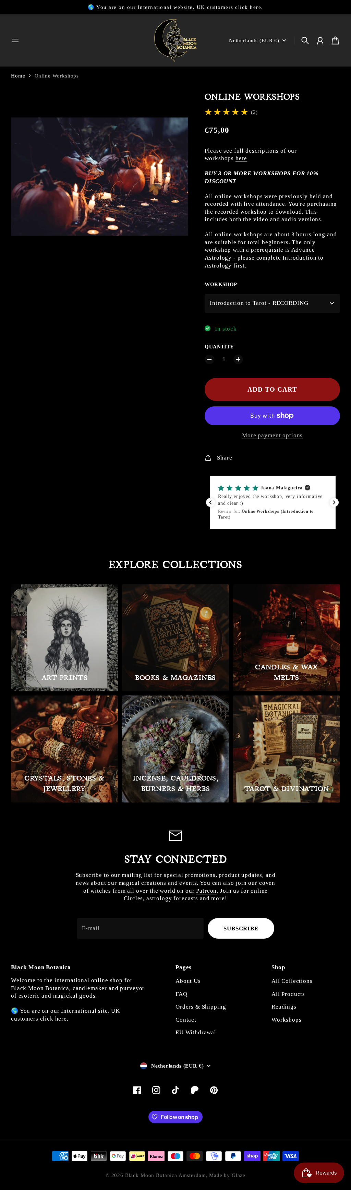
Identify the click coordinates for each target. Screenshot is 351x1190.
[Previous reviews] (210, 502)
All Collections (292, 981)
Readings (283, 1006)
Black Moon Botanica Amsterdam (165, 1175)
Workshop (221, 284)
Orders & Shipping (201, 1006)
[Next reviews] (334, 502)
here (241, 158)
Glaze (238, 1175)
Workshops (286, 1019)
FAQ (181, 994)
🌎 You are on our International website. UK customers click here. (175, 7)
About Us (188, 981)
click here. (54, 1018)
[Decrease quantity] (209, 359)
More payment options (272, 435)
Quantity (219, 346)
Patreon (206, 891)
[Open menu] (15, 40)
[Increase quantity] (238, 359)
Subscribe (240, 928)
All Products (288, 994)
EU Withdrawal (196, 1032)
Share (224, 457)
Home (18, 76)
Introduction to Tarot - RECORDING (259, 303)
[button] (273, 502)
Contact (186, 1019)
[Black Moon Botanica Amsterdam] (175, 40)
